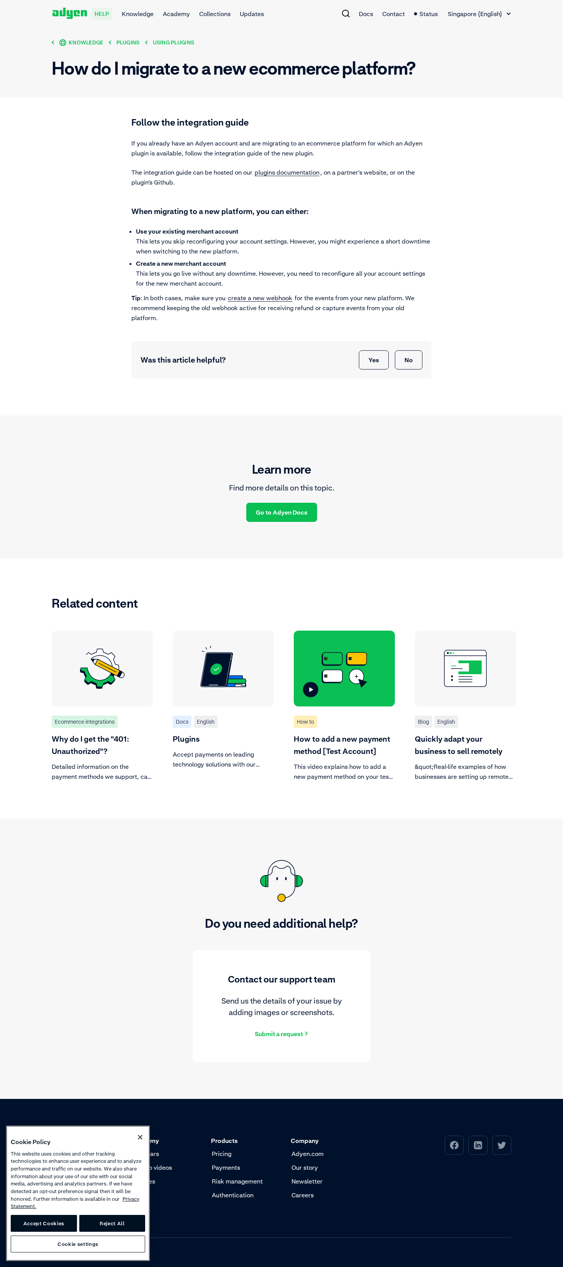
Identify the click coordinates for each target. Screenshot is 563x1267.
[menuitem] (346, 13)
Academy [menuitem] (176, 14)
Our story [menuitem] (304, 1167)
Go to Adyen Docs (282, 512)
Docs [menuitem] (366, 14)
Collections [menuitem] (215, 14)
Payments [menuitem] (226, 1167)
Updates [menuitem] (252, 14)
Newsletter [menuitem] (306, 1181)
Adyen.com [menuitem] (307, 1153)
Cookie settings (77, 1244)
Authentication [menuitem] (233, 1195)
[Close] (140, 1137)
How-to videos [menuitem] (152, 1167)
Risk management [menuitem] (237, 1181)
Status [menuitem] (428, 14)
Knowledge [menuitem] (138, 14)
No (408, 360)
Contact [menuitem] (393, 14)
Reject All (112, 1223)
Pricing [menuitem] (221, 1153)
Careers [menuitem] (302, 1195)
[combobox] (479, 14)
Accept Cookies (43, 1223)
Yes (373, 360)
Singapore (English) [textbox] (475, 14)
